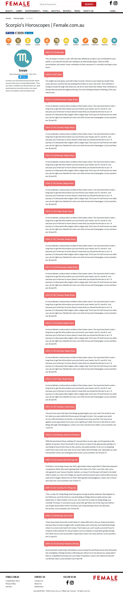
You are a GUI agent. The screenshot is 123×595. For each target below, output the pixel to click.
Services (9, 587)
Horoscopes (19, 18)
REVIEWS (67, 11)
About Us (38, 584)
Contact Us (38, 581)
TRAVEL (77, 11)
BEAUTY (9, 11)
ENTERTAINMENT (32, 11)
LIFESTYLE (55, 11)
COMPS (19, 11)
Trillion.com (65, 591)
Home (8, 18)
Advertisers (38, 587)
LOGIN (112, 11)
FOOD (45, 11)
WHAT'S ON (88, 11)
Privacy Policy (11, 584)
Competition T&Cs (13, 581)
